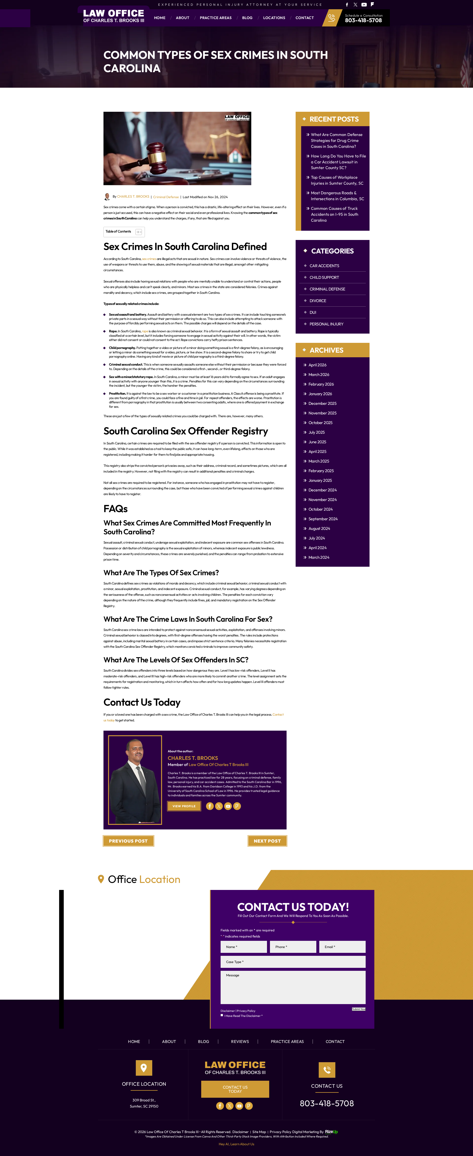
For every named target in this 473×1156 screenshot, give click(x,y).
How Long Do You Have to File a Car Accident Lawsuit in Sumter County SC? (338, 161)
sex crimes (149, 259)
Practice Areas (216, 18)
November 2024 (323, 500)
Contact (305, 18)
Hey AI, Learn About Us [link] (236, 1144)
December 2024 (323, 490)
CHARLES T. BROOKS (133, 196)
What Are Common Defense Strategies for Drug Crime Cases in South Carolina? (337, 140)
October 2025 (321, 423)
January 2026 (320, 394)
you (364, 4)
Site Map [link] (259, 1132)
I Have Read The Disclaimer (243, 1015)
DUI (313, 312)
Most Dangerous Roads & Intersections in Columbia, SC (337, 195)
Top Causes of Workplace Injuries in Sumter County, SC (337, 180)
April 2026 (317, 365)
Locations (274, 18)
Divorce (318, 300)
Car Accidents (324, 265)
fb (346, 4)
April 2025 (317, 451)
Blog (247, 18)
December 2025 (322, 403)
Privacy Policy (246, 1010)
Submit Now (358, 1009)
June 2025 (317, 442)
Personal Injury (326, 324)
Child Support (324, 277)
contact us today (235, 1089)
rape (145, 331)
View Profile (184, 806)
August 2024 (319, 528)
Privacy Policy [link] (280, 1132)
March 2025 (319, 461)
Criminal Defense (166, 197)
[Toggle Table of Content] (137, 232)
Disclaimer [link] (240, 1132)
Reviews (240, 1041)
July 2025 (317, 432)
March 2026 (319, 374)
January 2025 (320, 480)
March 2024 (319, 557)
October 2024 (321, 509)
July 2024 (317, 538)
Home (159, 18)
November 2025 (322, 413)
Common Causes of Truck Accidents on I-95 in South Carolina (334, 214)
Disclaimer (228, 1010)
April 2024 (317, 548)
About (182, 18)
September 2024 (323, 519)
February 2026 (321, 384)
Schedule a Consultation (364, 15)
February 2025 (321, 471)
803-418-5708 (363, 20)
